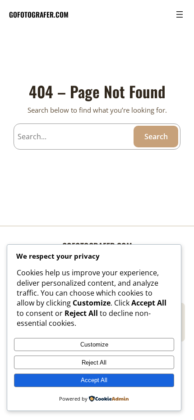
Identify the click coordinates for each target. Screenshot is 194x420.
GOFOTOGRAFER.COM (39, 14)
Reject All (94, 362)
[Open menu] (179, 14)
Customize (94, 344)
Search (156, 137)
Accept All (94, 380)
